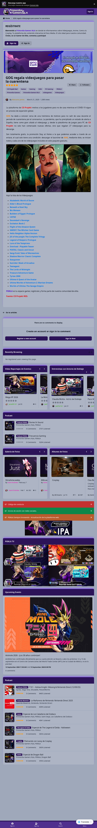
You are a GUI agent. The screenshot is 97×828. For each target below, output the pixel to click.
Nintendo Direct (46, 703)
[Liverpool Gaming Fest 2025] (71, 575)
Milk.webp (10, 480)
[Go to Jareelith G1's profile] (42, 404)
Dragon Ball (46, 757)
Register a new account (26, 338)
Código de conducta (16, 504)
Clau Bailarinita (59, 480)
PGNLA (38, 425)
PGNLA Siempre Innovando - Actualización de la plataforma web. (33, 517)
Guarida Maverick (23, 703)
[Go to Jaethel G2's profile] (6, 404)
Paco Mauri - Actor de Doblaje (65, 399)
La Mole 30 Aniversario (15, 397)
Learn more (4, 4)
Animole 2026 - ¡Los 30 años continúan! (22, 655)
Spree (18, 690)
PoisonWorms (44, 690)
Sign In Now (70, 338)
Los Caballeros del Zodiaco (61, 716)
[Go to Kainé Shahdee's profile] (6, 490)
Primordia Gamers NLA (25, 425)
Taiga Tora (26, 690)
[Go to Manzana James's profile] (7, 99)
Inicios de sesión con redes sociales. (22, 511)
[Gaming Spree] (71, 555)
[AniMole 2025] (25, 575)
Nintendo (35, 703)
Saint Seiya (46, 716)
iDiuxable (34, 690)
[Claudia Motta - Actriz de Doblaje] (25, 555)
